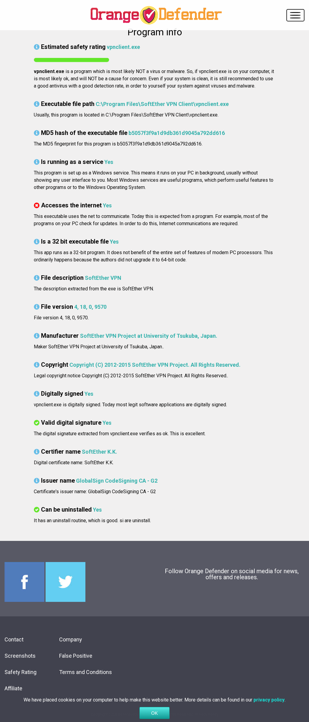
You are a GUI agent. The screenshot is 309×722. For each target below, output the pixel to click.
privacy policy (269, 700)
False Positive (75, 656)
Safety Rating (21, 672)
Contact (14, 639)
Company (70, 639)
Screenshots (20, 656)
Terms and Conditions (85, 672)
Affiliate (13, 688)
